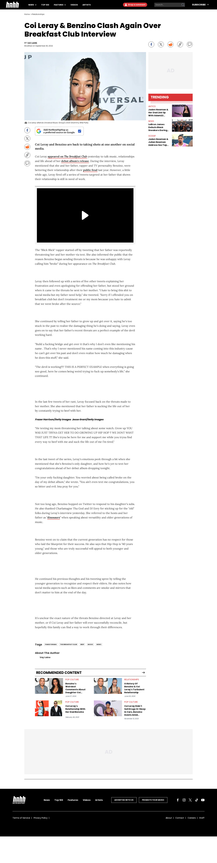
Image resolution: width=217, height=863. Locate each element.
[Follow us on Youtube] (202, 800)
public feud (90, 170)
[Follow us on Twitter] (190, 800)
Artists (87, 5)
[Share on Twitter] (160, 44)
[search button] (182, 4)
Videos (74, 5)
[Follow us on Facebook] (177, 800)
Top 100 (45, 5)
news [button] (151, 121)
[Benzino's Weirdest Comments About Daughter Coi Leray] (49, 686)
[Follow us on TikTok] (196, 800)
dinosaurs (53, 517)
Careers (192, 817)
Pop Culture (72, 679)
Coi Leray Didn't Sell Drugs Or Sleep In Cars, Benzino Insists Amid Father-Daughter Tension (135, 710)
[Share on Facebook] (151, 44)
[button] (182, 111)
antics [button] (152, 106)
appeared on (67, 156)
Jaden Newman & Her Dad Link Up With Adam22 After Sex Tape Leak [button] (158, 112)
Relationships (38, 14)
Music (90, 644)
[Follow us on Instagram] (184, 800)
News (31, 5)
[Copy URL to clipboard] (180, 44)
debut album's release (75, 161)
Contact (179, 817)
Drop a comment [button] (136, 4)
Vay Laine (32, 43)
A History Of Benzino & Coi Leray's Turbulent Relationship (134, 688)
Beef (82, 644)
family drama (51, 644)
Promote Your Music (153, 800)
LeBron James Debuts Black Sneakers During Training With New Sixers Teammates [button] (159, 127)
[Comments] (190, 44)
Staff (201, 817)
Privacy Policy (41, 817)
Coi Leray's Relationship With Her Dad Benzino (75, 709)
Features (59, 5)
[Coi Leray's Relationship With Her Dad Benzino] (49, 708)
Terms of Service (21, 817)
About (169, 817)
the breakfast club (68, 644)
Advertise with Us (123, 800)
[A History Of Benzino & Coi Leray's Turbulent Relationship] (108, 686)
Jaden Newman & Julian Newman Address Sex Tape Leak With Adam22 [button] (158, 142)
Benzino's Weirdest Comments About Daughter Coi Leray (75, 688)
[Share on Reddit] (170, 44)
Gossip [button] (152, 135)
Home (27, 14)
